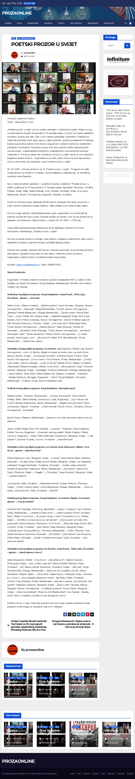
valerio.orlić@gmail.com (28, 264)
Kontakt (109, 23)
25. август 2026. (17, 739)
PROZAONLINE (17, 13)
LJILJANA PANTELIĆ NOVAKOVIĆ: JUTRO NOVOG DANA (117, 147)
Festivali (10, 678)
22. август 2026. (50, 739)
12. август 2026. (115, 739)
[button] (126, 23)
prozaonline (29, 53)
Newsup (40, 774)
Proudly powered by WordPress (15, 774)
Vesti (61, 23)
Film (19, 23)
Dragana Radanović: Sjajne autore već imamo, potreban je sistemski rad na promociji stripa (71, 624)
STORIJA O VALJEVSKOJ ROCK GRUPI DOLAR (116, 131)
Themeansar (51, 774)
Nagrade (93, 23)
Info (13, 38)
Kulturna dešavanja (26, 38)
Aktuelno (76, 23)
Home (8, 23)
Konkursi (33, 23)
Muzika (48, 23)
